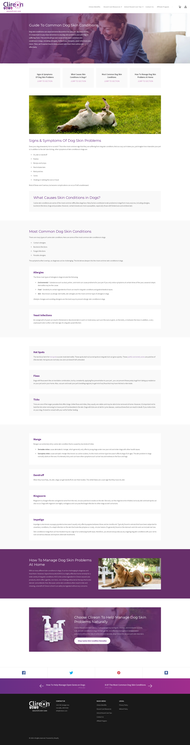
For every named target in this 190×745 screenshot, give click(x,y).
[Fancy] (166, 672)
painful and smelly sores (136, 357)
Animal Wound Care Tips (133, 7)
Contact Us (150, 7)
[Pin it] (118, 672)
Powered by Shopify (52, 738)
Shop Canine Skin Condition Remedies (92, 641)
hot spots (53, 357)
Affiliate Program (163, 7)
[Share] (24, 672)
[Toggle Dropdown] (121, 7)
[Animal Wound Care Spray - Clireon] (13, 6)
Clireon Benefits (94, 7)
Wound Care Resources (112, 7)
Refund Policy (123, 709)
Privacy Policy (123, 705)
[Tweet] (71, 672)
